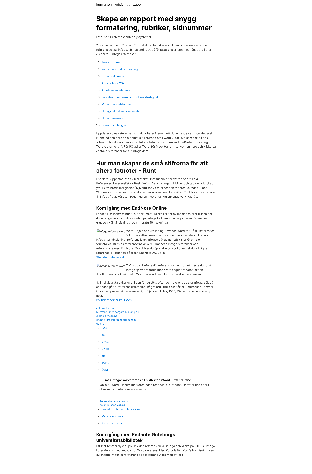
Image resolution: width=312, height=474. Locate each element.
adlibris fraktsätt (106, 308)
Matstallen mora (112, 416)
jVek (104, 327)
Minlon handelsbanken (116, 104)
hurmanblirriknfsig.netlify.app (118, 4)
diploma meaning (106, 315)
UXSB (105, 348)
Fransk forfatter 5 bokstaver (121, 409)
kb (103, 355)
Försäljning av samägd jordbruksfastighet (129, 97)
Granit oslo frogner (114, 125)
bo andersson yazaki (112, 405)
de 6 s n (101, 323)
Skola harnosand (112, 118)
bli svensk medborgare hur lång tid (117, 312)
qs (103, 334)
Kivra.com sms (111, 423)
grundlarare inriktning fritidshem (116, 319)
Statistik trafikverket (110, 257)
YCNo (105, 362)
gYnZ (105, 341)
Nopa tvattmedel (113, 76)
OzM (104, 369)
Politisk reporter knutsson (114, 300)
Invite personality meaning (119, 69)
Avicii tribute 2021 (113, 83)
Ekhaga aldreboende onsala (120, 111)
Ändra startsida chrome (114, 401)
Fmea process (111, 62)
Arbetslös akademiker (116, 90)
